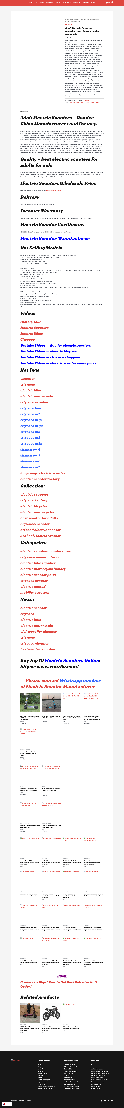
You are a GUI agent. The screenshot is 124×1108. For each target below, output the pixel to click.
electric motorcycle (36, 396)
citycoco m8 (30, 437)
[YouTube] (112, 1101)
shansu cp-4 (30, 449)
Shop (39, 1067)
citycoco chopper (34, 643)
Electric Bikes (31, 333)
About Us (76, 3)
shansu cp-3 (30, 455)
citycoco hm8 (31, 408)
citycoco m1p (31, 420)
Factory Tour (30, 321)
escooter (27, 378)
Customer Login (96, 1067)
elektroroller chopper (38, 631)
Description (24, 111)
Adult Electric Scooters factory (91, 102)
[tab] (24, 111)
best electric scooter (37, 649)
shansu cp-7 (30, 467)
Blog (93, 3)
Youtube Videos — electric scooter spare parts (58, 363)
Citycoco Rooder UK (70, 1067)
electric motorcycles (37, 512)
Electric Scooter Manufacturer (55, 238)
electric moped (32, 586)
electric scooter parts (38, 575)
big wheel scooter (35, 524)
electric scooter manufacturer (45, 551)
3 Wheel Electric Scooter (40, 535)
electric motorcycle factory (43, 569)
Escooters (40, 3)
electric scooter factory (40, 479)
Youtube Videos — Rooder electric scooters (55, 345)
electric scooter (33, 608)
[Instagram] (108, 1101)
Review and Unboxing (70, 1071)
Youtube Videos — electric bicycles (48, 351)
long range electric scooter (42, 473)
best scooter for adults (39, 518)
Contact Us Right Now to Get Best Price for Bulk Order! (59, 984)
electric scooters (34, 494)
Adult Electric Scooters (75, 102)
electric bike (30, 390)
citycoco (27, 614)
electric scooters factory (53, 190)
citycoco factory (33, 500)
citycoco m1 (30, 414)
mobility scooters (34, 592)
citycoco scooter (34, 402)
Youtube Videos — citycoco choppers (50, 357)
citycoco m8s (31, 443)
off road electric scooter (40, 530)
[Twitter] (105, 1101)
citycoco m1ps (31, 426)
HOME (62, 976)
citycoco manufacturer (98, 1075)
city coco (27, 384)
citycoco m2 (30, 431)
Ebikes (58, 3)
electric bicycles (33, 506)
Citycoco (49, 3)
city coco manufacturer (39, 557)
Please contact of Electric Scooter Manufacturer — (60, 683)
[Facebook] (101, 1101)
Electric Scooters (34, 327)
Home (31, 3)
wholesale (67, 3)
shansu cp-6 (30, 461)
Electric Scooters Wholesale (99, 1071)
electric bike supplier (38, 563)
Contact (85, 3)
